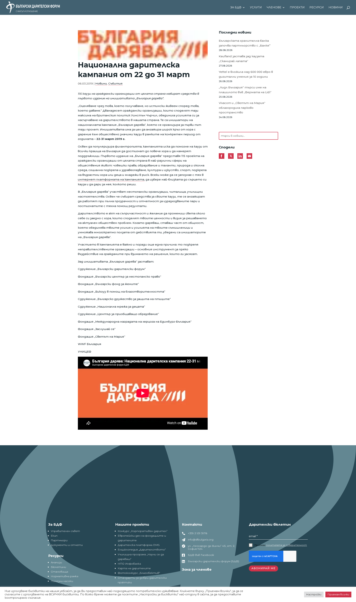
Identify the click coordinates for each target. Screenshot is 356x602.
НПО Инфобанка (129, 563)
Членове (274, 7)
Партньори (59, 540)
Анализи (56, 562)
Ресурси (316, 7)
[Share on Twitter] (231, 156)
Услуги (256, 7)
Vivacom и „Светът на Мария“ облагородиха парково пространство (242, 107)
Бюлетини (58, 567)
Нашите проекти (132, 525)
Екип (54, 535)
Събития (115, 83)
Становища (59, 571)
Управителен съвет (65, 531)
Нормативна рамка (64, 576)
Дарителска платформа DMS (139, 545)
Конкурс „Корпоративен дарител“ (142, 531)
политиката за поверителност (286, 545)
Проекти (297, 7)
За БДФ (235, 7)
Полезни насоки (62, 581)
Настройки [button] (313, 594)
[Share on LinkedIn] (240, 156)
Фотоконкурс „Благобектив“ (139, 573)
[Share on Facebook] (221, 156)
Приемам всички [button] (338, 594)
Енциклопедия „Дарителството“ (142, 549)
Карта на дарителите (134, 568)
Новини (336, 7)
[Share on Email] (249, 156)
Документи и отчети (67, 545)
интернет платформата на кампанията (111, 179)
